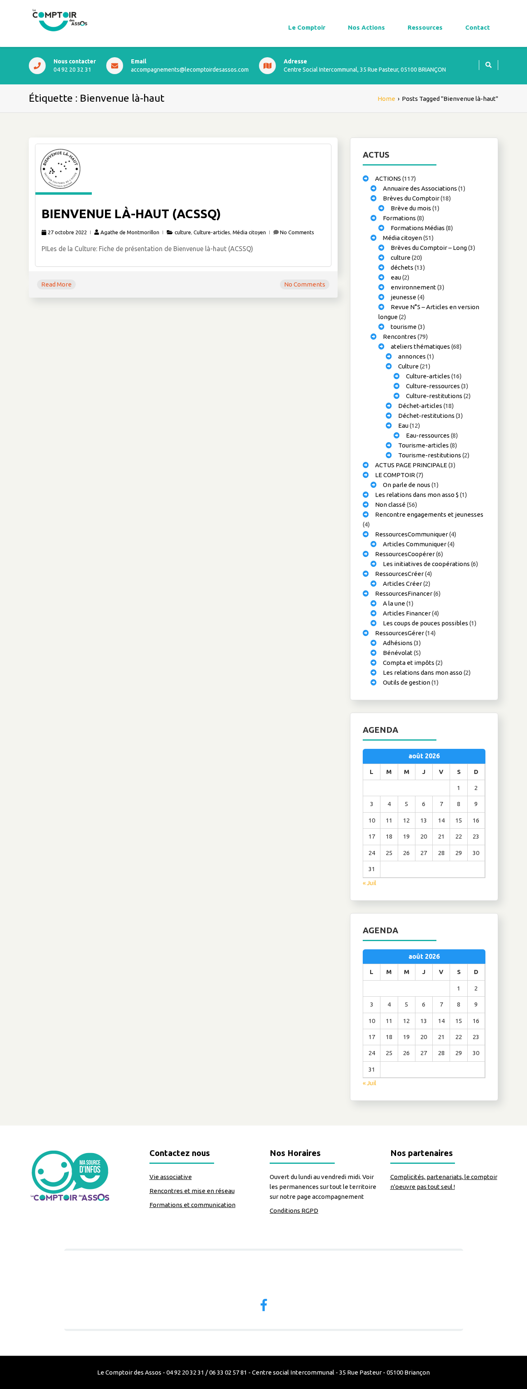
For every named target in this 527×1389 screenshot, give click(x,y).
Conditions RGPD (294, 1210)
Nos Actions (366, 27)
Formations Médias (418, 227)
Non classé (390, 504)
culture (183, 232)
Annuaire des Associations (420, 188)
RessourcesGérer (399, 632)
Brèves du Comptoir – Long (429, 247)
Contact (477, 27)
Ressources (425, 27)
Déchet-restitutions (426, 415)
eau (396, 277)
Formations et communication (192, 1204)
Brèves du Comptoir (411, 198)
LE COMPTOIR (395, 474)
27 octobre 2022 (67, 232)
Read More (56, 284)
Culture (408, 366)
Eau (403, 425)
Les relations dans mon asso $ (417, 494)
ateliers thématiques (420, 346)
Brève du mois (411, 208)
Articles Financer (407, 613)
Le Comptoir (306, 27)
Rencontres (399, 336)
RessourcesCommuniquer (411, 534)
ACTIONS (388, 178)
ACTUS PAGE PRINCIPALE (411, 464)
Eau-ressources (428, 435)
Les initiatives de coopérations (426, 563)
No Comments (297, 232)
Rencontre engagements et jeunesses (429, 514)
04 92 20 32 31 (72, 70)
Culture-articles (212, 232)
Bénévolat (398, 652)
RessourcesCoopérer (405, 553)
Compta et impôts (408, 662)
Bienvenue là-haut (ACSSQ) (131, 214)
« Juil (369, 882)
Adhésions (398, 642)
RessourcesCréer (399, 573)
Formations (399, 217)
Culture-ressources (433, 385)
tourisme (404, 326)
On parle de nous (406, 484)
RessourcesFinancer (403, 593)
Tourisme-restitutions (429, 455)
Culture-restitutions (434, 395)
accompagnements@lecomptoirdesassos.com (190, 70)
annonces (412, 356)
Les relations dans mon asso (422, 672)
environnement (413, 287)
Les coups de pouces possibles (425, 623)
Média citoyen (249, 232)
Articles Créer (402, 583)
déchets (402, 267)
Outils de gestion (406, 682)
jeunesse (403, 297)
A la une (394, 603)
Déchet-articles (420, 405)
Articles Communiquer (414, 544)
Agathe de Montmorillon (129, 232)
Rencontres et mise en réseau (192, 1190)
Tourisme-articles (423, 445)
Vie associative (170, 1176)
